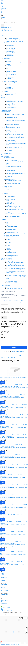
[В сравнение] (5, 317)
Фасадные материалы (6, 111)
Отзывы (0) (20, 306)
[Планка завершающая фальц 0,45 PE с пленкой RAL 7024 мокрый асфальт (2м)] (15, 301)
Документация (4, 577)
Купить (14, 347)
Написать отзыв (20, 351)
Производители (4, 594)
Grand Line (10, 330)
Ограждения (4, 219)
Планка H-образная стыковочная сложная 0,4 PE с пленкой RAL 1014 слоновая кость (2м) (13, 418)
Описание (4, 306)
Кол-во (2, 340)
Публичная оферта (5, 579)
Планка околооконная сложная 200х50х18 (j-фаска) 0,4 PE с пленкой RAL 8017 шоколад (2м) (13, 448)
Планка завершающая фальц (8, 294)
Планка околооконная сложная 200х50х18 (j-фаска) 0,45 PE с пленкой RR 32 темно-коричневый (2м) (14, 388)
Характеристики (12, 306)
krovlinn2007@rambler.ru (6, 30)
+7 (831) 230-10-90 (14, 29)
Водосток (3, 97)
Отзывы (14, 351)
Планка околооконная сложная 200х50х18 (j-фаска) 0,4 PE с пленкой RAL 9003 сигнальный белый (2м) (13, 378)
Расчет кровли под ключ (6, 27)
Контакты (3, 580)
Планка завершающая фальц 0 (11, 356)
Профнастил (4, 584)
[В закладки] (2, 317)
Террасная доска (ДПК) (6, 285)
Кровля (2, 35)
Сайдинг (3, 589)
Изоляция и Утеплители (6, 259)
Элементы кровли (5, 156)
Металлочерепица (5, 586)
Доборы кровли (4, 590)
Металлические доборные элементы (9, 293)
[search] (2, 25)
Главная (2, 291)
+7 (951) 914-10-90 (5, 29)
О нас (2, 574)
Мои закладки (4, 603)
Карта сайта (3, 596)
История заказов (4, 601)
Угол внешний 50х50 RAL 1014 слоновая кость (10, 516)
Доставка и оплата (5, 576)
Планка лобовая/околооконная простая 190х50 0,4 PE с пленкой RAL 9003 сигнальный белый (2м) (12, 398)
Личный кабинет (4, 600)
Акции (2, 573)
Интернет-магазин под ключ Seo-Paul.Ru (10, 644)
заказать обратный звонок (7, 32)
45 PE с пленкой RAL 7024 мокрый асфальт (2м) (13, 356)
